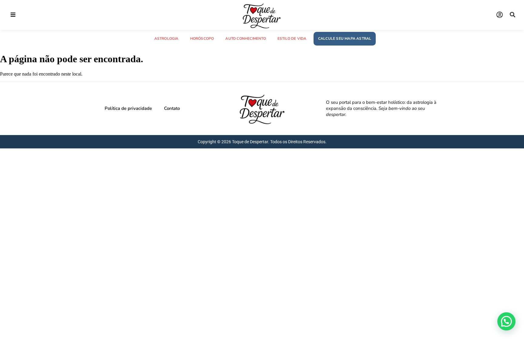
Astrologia (166, 38)
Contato (172, 108)
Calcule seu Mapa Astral (344, 38)
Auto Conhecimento (245, 38)
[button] (13, 14)
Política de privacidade (128, 108)
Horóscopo (202, 38)
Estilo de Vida (292, 38)
